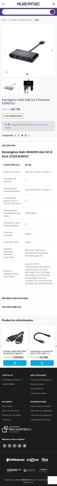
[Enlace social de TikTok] (20, 446)
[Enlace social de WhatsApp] (28, 135)
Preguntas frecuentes (40, 419)
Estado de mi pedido (11, 415)
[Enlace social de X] (18, 135)
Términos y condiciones (41, 410)
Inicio (4, 20)
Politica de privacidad (40, 406)
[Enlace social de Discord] (25, 446)
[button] (15, 363)
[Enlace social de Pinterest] (25, 135)
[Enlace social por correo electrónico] (22, 135)
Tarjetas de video (38, 393)
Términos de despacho (41, 415)
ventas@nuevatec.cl (11, 379)
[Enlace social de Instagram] (10, 446)
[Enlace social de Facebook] (15, 135)
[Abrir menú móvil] (3, 4)
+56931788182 (8, 384)
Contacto (6, 419)
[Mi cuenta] (53, 4)
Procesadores (36, 388)
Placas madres (37, 384)
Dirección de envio (10, 410)
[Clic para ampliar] (6, 72)
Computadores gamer (40, 379)
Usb (37, 20)
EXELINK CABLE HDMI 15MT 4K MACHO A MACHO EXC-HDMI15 (15, 353)
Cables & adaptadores (21, 20)
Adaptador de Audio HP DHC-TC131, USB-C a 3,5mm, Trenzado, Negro (41, 353)
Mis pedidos (7, 406)
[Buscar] (52, 12)
